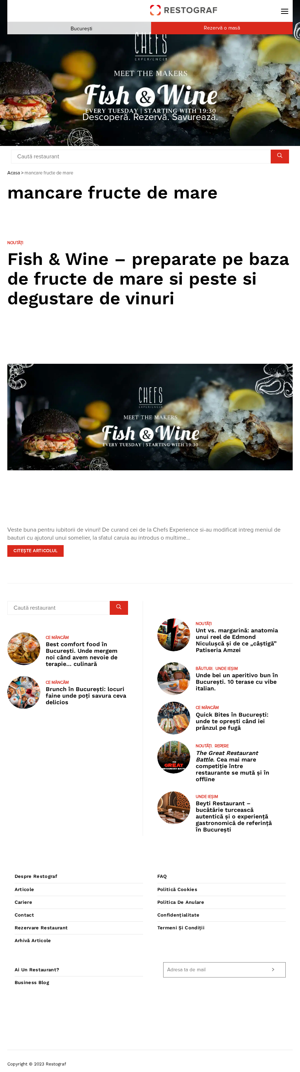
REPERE (222, 746)
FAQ (162, 876)
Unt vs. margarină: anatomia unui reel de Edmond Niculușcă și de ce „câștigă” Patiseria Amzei (237, 640)
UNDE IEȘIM (226, 669)
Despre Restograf (36, 876)
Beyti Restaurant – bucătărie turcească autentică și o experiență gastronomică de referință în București (234, 816)
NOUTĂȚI (15, 243)
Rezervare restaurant (41, 927)
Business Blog (32, 982)
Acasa (13, 173)
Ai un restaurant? (37, 969)
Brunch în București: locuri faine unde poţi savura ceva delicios (86, 696)
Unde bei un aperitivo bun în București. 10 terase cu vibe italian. (237, 682)
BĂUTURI (204, 669)
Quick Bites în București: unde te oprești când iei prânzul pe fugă (232, 721)
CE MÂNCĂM (57, 638)
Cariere (23, 902)
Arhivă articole (33, 940)
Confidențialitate (178, 915)
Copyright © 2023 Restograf (36, 1064)
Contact (24, 915)
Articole (24, 889)
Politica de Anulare (180, 902)
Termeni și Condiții (181, 927)
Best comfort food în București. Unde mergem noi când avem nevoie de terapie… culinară (81, 654)
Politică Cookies (177, 889)
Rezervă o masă (222, 28)
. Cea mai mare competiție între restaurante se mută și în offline (232, 766)
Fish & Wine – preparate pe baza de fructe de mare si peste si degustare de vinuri (148, 278)
